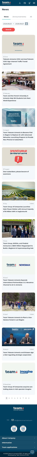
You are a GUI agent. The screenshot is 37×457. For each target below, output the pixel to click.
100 (8, 420)
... (26, 23)
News (6, 17)
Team (6, 2)
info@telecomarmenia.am (23, 420)
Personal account (20, 3)
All (31, 17)
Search (8, 30)
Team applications (9, 447)
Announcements (19, 17)
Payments (24, 3)
